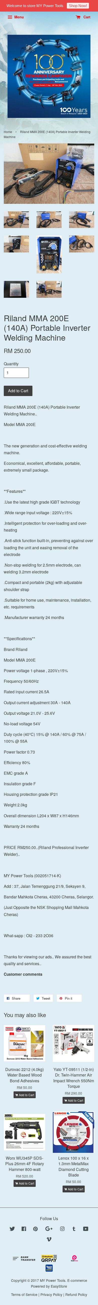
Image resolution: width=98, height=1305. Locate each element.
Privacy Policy (51, 1294)
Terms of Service (24, 1294)
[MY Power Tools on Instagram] (62, 1229)
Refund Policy (76, 1294)
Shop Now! (78, 6)
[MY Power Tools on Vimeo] (49, 1240)
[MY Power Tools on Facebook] (24, 1229)
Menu (18, 16)
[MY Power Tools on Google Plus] (49, 1229)
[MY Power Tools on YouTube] (86, 1229)
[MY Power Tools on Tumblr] (74, 1229)
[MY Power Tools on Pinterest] (35, 1229)
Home (8, 131)
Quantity (11, 364)
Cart (86, 16)
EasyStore (59, 1286)
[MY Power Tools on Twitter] (12, 1229)
